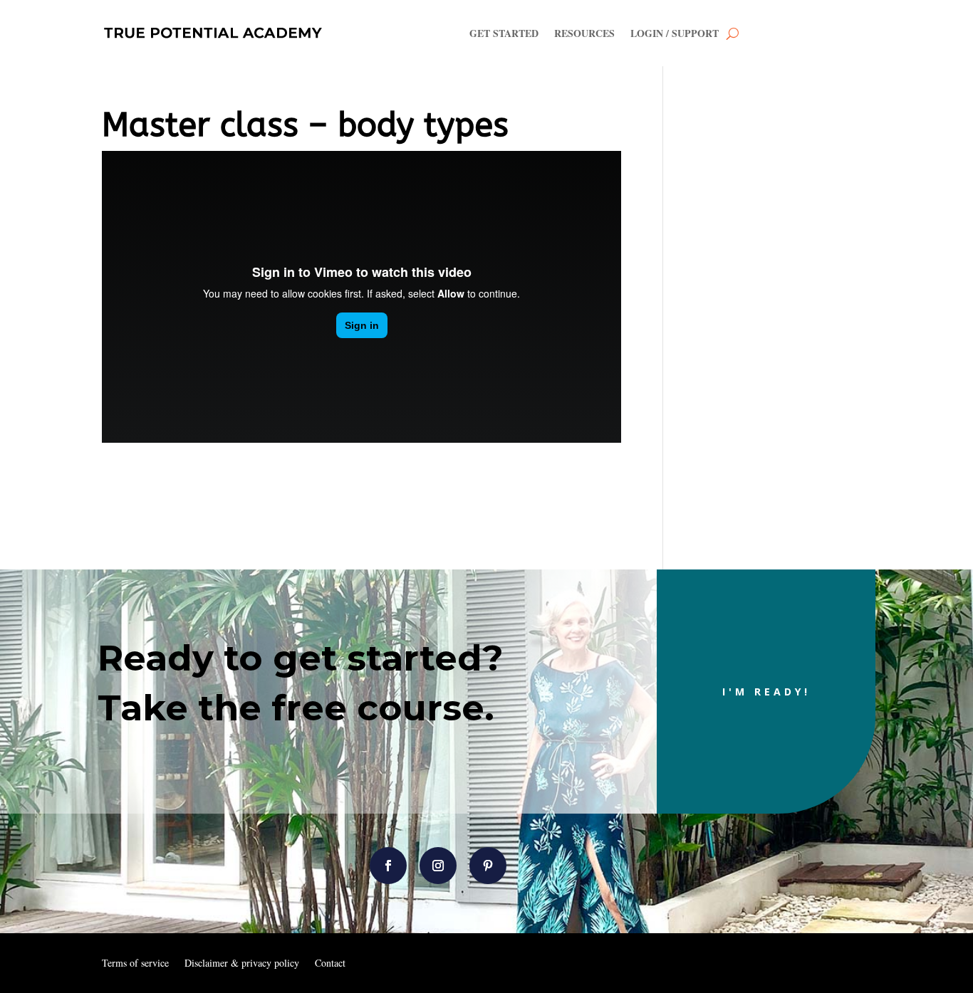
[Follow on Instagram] (438, 865)
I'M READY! (766, 691)
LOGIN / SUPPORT (674, 33)
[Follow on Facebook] (388, 865)
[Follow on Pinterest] (487, 865)
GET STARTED (503, 33)
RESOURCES (584, 33)
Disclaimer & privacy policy (241, 964)
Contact (330, 964)
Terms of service (135, 964)
